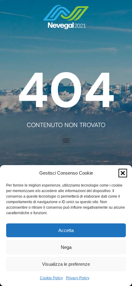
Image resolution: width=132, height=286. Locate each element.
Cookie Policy (51, 278)
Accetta (66, 230)
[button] (123, 173)
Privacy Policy (77, 278)
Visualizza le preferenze (66, 264)
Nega (66, 247)
